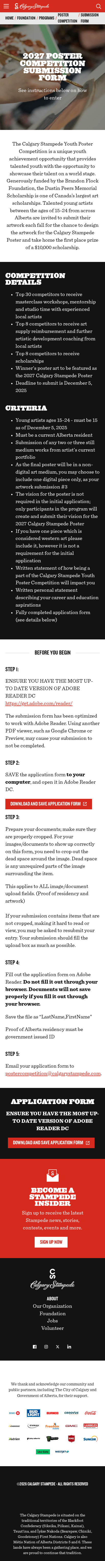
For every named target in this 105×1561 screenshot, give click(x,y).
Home (9, 18)
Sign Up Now (51, 1242)
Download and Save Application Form (45, 804)
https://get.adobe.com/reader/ (39, 703)
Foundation (26, 18)
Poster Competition (67, 18)
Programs (46, 18)
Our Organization (52, 1306)
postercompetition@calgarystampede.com (53, 1073)
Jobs (52, 1320)
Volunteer (52, 1328)
